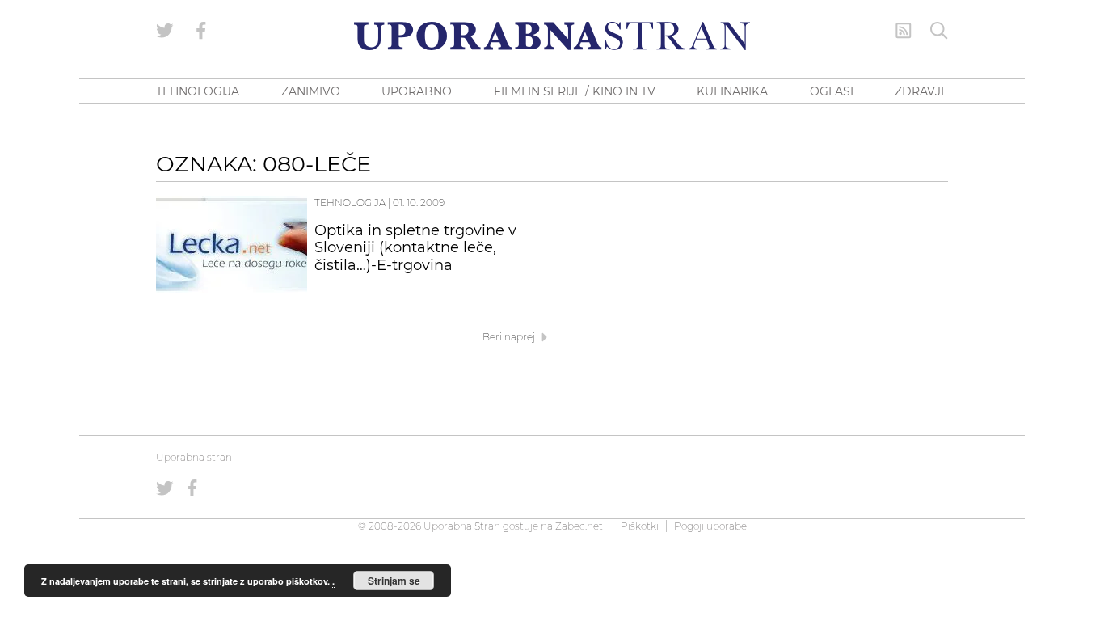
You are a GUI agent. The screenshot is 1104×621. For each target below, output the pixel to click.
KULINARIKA (732, 91)
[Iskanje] (939, 31)
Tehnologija (350, 202)
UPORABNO (416, 91)
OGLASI (831, 91)
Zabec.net (579, 526)
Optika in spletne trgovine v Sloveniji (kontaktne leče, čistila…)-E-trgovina (415, 248)
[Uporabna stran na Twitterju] (165, 31)
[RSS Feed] (903, 31)
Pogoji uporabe (710, 526)
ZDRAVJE (921, 91)
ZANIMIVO (310, 91)
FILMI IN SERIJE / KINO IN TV (574, 91)
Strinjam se (394, 580)
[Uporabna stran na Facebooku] (201, 31)
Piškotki (640, 526)
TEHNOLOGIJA (197, 91)
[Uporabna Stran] (552, 36)
